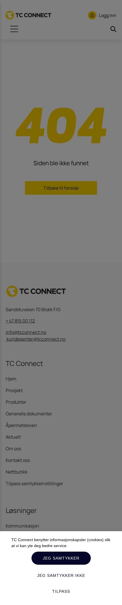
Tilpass (61, 591)
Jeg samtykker (61, 558)
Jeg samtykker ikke (61, 575)
